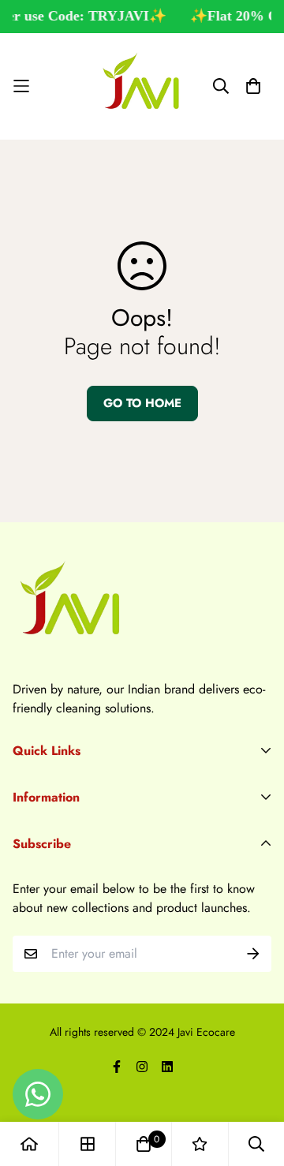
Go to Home (142, 403)
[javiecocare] (142, 86)
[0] (143, 1144)
